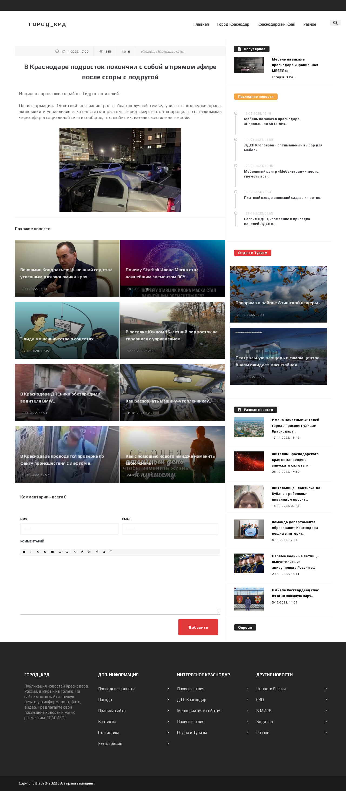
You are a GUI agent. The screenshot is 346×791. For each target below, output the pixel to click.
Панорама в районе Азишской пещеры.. (277, 302)
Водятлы (264, 721)
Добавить (198, 627)
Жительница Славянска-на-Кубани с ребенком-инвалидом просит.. (297, 493)
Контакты (107, 721)
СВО (260, 699)
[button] (24, 552)
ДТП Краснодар (191, 699)
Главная (201, 24)
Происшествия (170, 51)
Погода (105, 699)
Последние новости (116, 688)
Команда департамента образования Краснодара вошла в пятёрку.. (295, 527)
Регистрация (110, 743)
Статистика (108, 732)
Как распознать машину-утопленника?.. (168, 401)
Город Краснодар (233, 24)
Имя (23, 519)
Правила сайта (112, 710)
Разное (309, 24)
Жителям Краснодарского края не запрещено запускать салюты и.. (295, 459)
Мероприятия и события (199, 710)
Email (126, 519)
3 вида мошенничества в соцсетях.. (58, 338)
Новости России (271, 688)
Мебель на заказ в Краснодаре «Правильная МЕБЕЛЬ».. (295, 65)
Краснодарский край (276, 24)
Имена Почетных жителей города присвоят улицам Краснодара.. (295, 425)
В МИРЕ (263, 710)
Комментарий (32, 541)
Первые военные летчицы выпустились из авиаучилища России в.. (296, 561)
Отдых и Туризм (192, 732)
